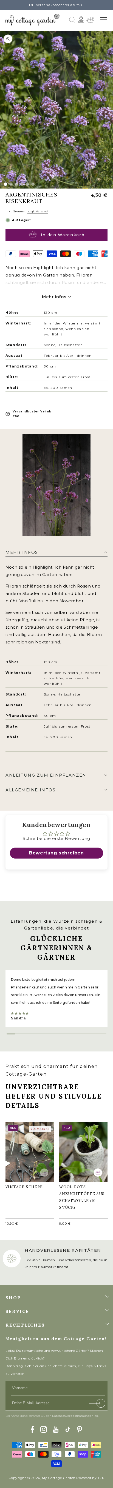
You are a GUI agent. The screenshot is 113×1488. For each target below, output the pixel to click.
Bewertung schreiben (56, 853)
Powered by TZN (90, 1478)
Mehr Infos (54, 296)
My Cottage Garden (58, 1478)
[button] (104, 20)
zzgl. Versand (37, 211)
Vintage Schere (27, 1147)
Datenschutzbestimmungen (73, 1416)
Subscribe (97, 1404)
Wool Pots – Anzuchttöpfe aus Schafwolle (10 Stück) (81, 1151)
